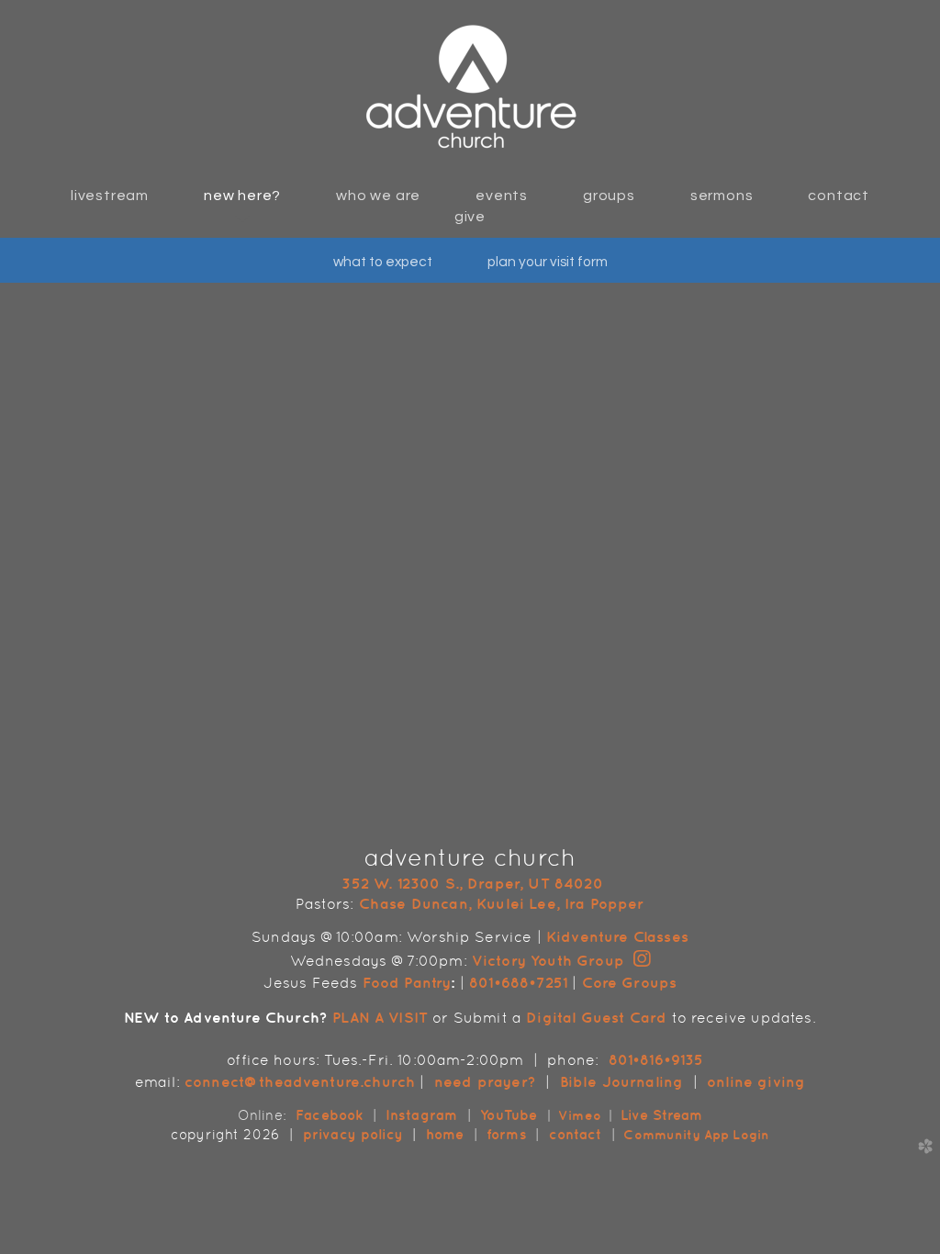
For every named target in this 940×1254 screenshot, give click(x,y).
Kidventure (587, 936)
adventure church (470, 857)
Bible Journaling (621, 1081)
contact (578, 1134)
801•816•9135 (656, 1059)
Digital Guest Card (596, 1017)
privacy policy (353, 1134)
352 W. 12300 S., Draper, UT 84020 (471, 883)
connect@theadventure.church (300, 1081)
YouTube (508, 1115)
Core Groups (629, 982)
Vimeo (579, 1115)
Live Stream (662, 1115)
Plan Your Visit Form (547, 261)
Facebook (329, 1115)
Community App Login (694, 1134)
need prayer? (485, 1081)
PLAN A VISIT (380, 1017)
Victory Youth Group (548, 960)
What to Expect (382, 261)
